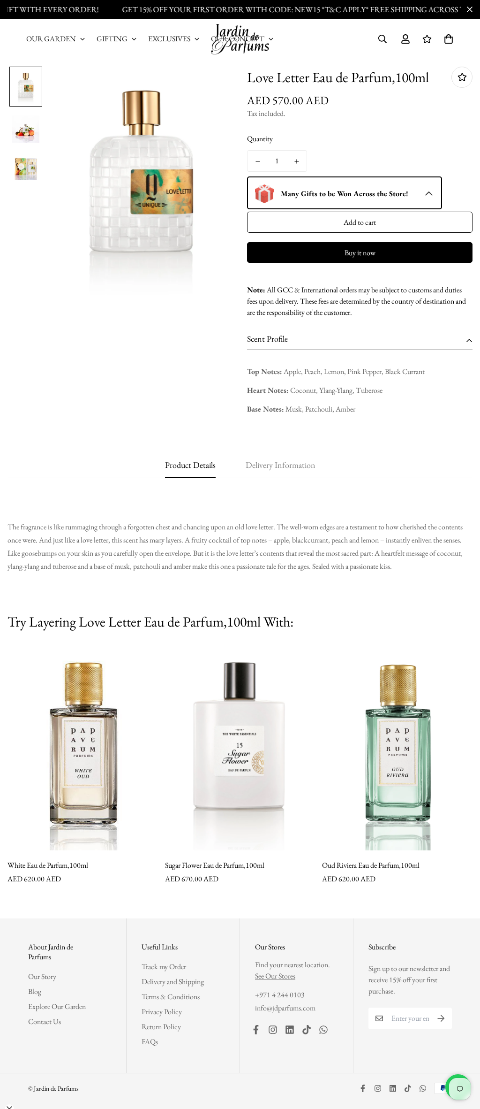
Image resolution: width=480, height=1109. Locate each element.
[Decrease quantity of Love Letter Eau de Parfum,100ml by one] (258, 161)
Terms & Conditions (171, 997)
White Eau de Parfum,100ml (48, 865)
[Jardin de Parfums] (240, 39)
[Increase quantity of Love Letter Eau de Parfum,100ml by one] (296, 161)
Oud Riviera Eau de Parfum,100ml (371, 865)
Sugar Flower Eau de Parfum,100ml (214, 865)
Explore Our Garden (57, 1006)
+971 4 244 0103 (280, 995)
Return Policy (161, 1027)
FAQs (150, 1042)
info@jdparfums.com (285, 1008)
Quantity (260, 139)
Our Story (42, 976)
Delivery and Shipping (173, 982)
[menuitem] (56, 39)
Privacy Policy (162, 1012)
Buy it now (360, 253)
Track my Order (164, 966)
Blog (34, 991)
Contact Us (44, 1021)
